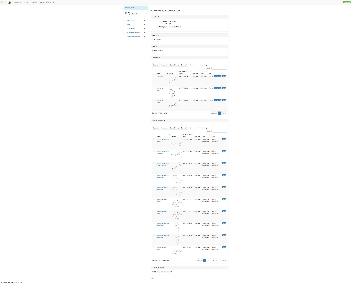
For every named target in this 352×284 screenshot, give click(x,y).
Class (209, 73)
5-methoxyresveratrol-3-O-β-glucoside (163, 164)
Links (128, 24)
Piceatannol (160, 76)
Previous (214, 113)
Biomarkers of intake (133, 37)
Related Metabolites (133, 33)
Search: (208, 68)
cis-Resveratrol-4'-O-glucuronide (163, 224)
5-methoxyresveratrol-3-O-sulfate (163, 152)
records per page (202, 65)
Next (224, 113)
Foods (26, 2)
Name (158, 73)
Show (224, 76)
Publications (218, 76)
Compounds (17, 2)
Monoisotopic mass (183, 72)
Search (33, 2)
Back (152, 278)
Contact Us (50, 2)
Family (202, 73)
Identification (131, 20)
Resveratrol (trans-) (160, 101)
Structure (170, 73)
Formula (195, 73)
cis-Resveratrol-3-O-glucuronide (162, 176)
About (42, 2)
